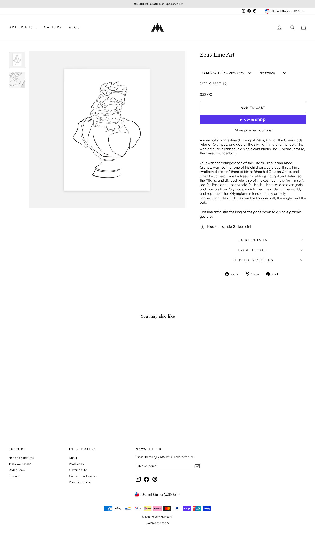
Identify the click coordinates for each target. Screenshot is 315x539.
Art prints (21, 27)
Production (76, 464)
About (76, 27)
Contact (14, 476)
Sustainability (78, 470)
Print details (253, 240)
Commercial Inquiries (83, 476)
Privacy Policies (79, 482)
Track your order (20, 464)
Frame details (253, 250)
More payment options (253, 130)
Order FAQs (17, 470)
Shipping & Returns (253, 260)
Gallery (53, 27)
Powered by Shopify (157, 522)
